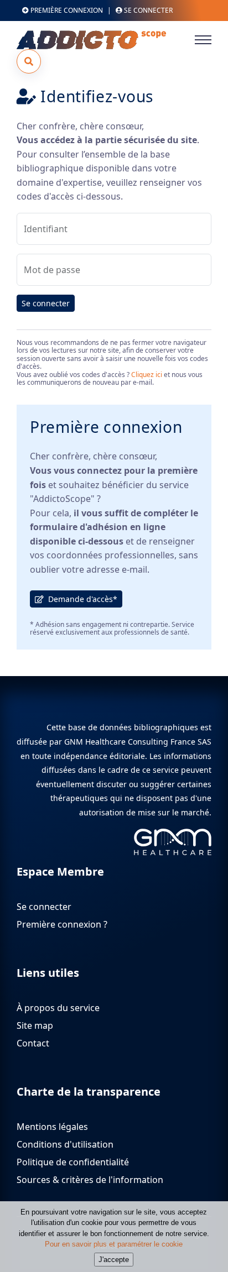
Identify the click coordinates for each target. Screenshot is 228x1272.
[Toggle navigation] (203, 40)
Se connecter (46, 303)
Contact (33, 1043)
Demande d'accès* (80, 599)
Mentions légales (52, 1127)
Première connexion (66, 10)
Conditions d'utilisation (65, 1144)
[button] (29, 61)
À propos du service (58, 1008)
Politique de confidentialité (73, 1162)
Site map (35, 1025)
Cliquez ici (146, 374)
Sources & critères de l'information (90, 1180)
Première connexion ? (62, 924)
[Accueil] (100, 39)
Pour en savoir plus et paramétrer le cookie (114, 1244)
